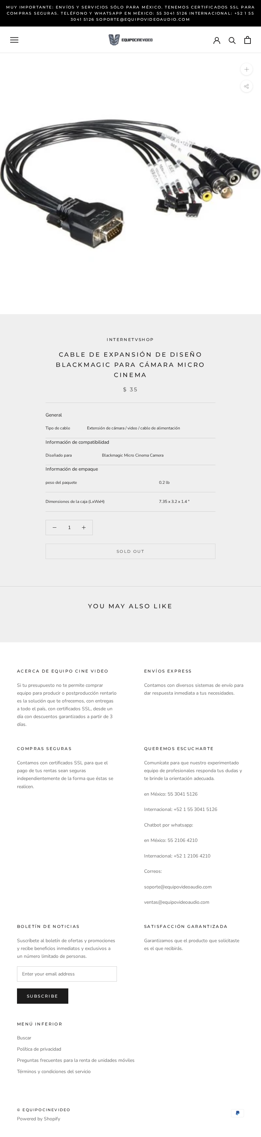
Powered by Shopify (38, 1119)
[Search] (232, 40)
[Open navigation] (14, 40)
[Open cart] (247, 40)
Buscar (24, 1038)
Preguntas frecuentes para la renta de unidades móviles (76, 1060)
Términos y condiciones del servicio (54, 1071)
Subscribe (42, 996)
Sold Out (130, 551)
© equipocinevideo (43, 1109)
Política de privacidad (39, 1049)
